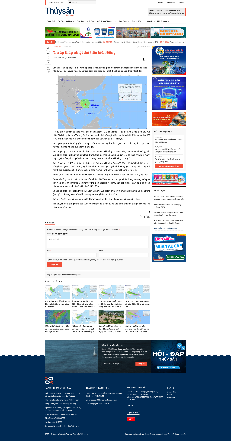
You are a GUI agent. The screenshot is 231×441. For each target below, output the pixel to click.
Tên (49, 251)
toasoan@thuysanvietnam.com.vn (63, 414)
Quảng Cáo (171, 392)
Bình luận (48, 71)
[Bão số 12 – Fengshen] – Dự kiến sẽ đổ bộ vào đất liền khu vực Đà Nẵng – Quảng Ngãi (83, 329)
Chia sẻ (48, 61)
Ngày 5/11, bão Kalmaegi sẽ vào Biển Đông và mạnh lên (137, 304)
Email (102, 251)
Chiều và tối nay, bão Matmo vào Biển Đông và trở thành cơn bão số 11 (137, 329)
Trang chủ (50, 21)
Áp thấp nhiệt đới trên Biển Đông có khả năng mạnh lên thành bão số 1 (83, 304)
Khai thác (123, 21)
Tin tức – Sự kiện (65, 21)
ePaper (160, 2)
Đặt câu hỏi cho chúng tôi (168, 166)
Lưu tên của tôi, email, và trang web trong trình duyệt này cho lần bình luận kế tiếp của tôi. (86, 260)
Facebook (171, 397)
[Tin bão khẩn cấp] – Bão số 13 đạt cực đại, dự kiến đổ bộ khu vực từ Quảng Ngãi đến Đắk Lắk (110, 304)
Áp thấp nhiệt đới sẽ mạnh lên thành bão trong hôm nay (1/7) (57, 304)
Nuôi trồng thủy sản (105, 21)
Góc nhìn (80, 21)
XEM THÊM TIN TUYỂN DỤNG (165, 228)
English (181, 2)
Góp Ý (169, 395)
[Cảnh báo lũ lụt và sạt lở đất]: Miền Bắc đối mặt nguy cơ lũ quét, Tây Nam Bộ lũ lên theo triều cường (111, 329)
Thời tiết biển (57, 47)
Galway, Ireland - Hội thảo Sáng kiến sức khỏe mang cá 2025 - (119, 42)
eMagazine (171, 2)
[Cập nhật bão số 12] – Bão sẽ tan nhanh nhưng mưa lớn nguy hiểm (57, 329)
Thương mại (136, 21)
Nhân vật (90, 21)
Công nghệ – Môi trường (157, 21)
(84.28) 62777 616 (61, 418)
